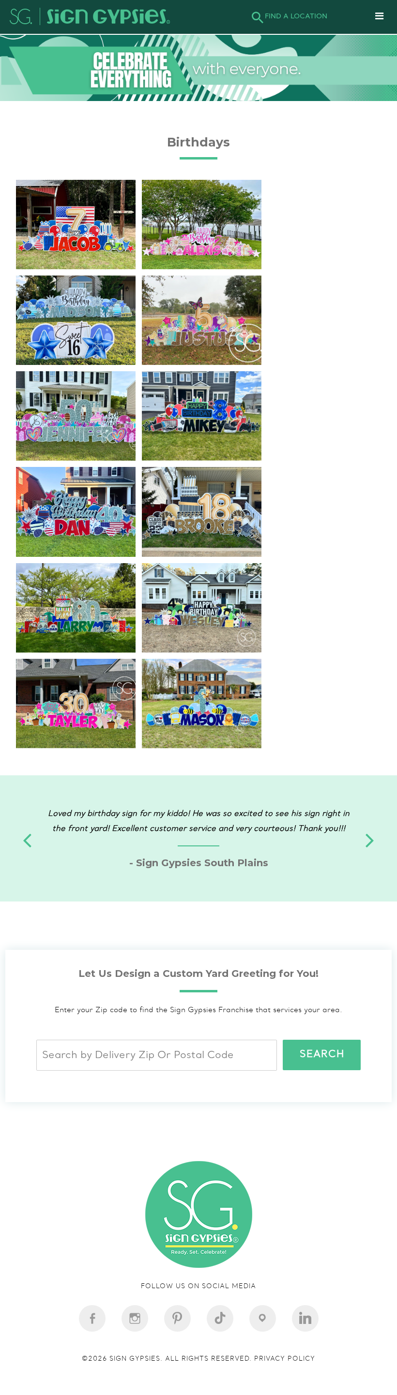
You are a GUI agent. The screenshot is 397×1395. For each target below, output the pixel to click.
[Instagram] (177, 1361)
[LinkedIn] (305, 1361)
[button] (369, 870)
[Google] (262, 1361)
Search (322, 1114)
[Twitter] (135, 1361)
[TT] (220, 1361)
